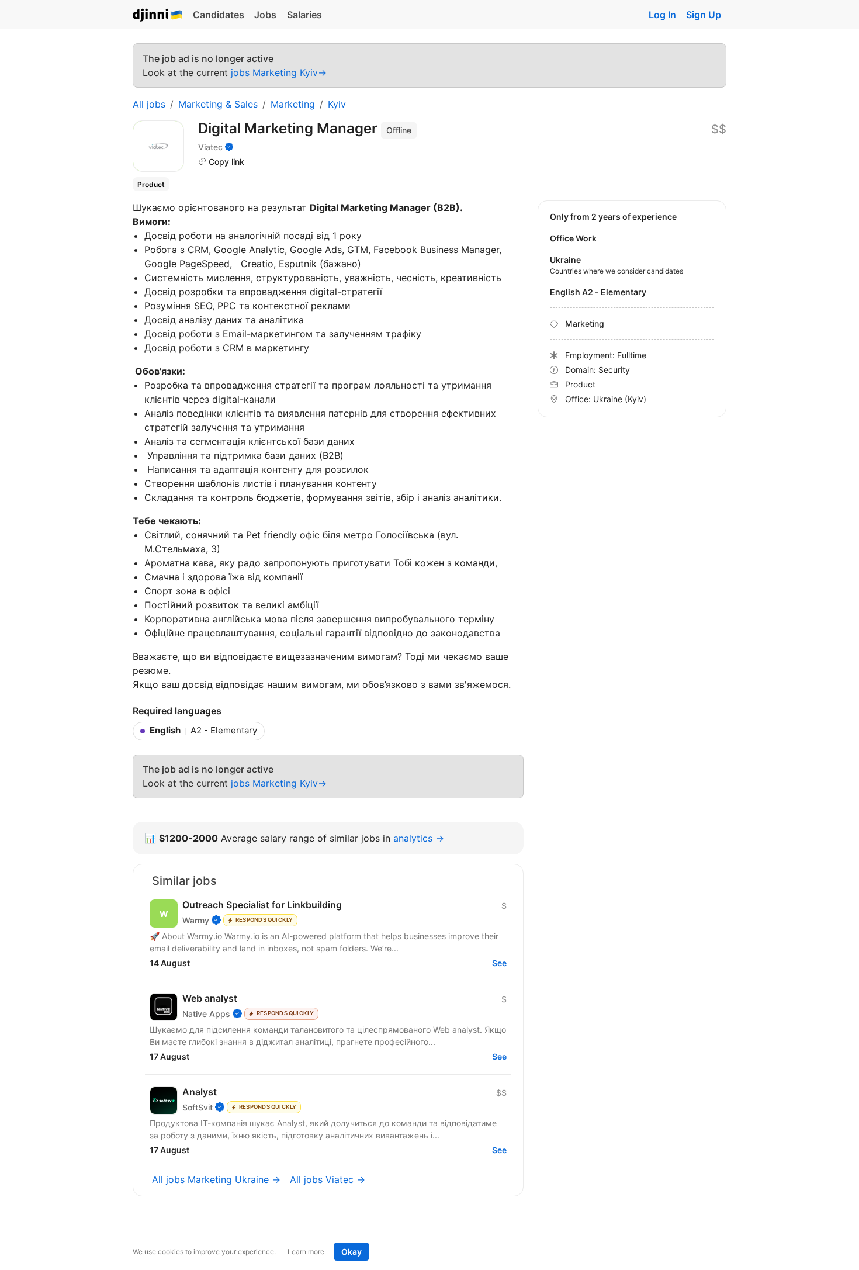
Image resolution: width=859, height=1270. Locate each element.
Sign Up (703, 14)
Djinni (158, 15)
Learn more (306, 1251)
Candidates (218, 14)
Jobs (265, 14)
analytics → (418, 838)
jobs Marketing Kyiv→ (279, 72)
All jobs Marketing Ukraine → (216, 1179)
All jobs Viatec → (327, 1179)
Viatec (210, 147)
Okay (351, 1252)
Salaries (304, 14)
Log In (662, 14)
